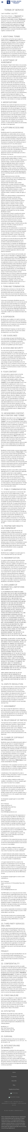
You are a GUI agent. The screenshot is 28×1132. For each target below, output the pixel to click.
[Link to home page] (14, 2)
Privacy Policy (18, 1101)
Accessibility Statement (9, 1103)
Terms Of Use (8, 1101)
